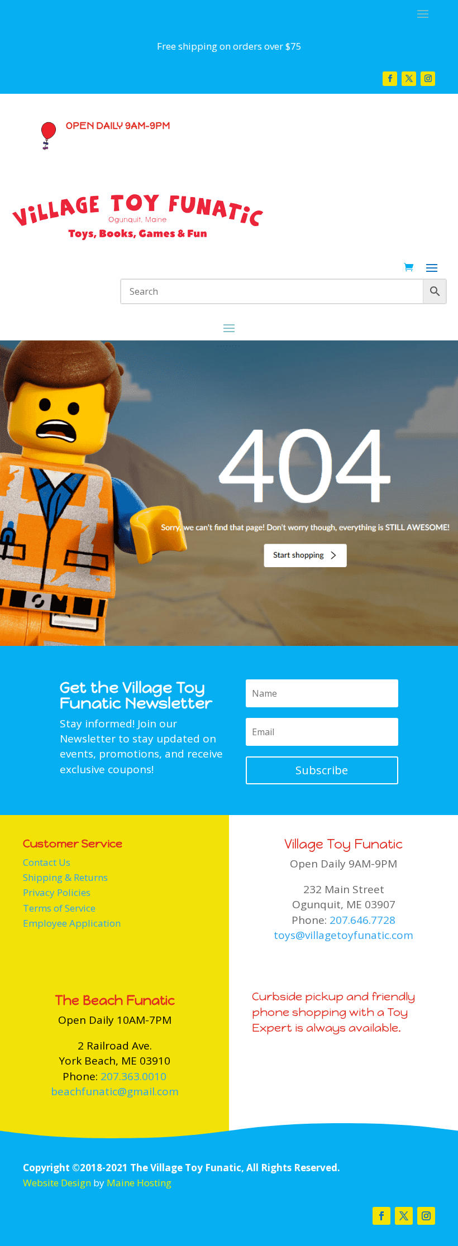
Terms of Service (59, 908)
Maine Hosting (139, 1182)
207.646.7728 (362, 920)
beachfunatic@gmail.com (115, 1091)
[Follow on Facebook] (390, 78)
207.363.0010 (133, 1076)
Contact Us (46, 862)
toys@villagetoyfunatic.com (343, 935)
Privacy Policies (56, 892)
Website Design (57, 1182)
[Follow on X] (409, 78)
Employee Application (72, 923)
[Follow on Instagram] (428, 78)
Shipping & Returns (65, 877)
